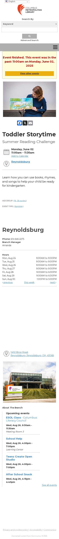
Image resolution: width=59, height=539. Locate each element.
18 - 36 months (20, 201)
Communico (50, 530)
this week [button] (29, 282)
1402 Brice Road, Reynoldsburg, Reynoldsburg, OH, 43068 (32, 354)
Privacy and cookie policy (15, 530)
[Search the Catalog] (29, 36)
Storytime (18, 206)
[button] (55, 47)
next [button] (52, 282)
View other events (29, 73)
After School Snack (19, 474)
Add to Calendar (19, 156)
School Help (14, 438)
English (11, 1)
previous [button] (8, 282)
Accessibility (36, 530)
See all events (49, 485)
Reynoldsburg (20, 161)
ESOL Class (21, 419)
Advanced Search (30, 40)
